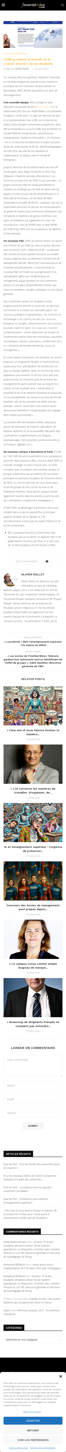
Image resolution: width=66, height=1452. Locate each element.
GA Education (43, 106)
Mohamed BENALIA (14, 1264)
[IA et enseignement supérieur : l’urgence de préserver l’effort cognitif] (33, 822)
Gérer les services (32, 1411)
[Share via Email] (47, 561)
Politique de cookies (18, 1447)
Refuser (33, 1430)
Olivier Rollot (22, 68)
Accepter (33, 1420)
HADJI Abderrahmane (15, 1242)
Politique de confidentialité (42, 1447)
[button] (60, 1376)
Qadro (7, 1310)
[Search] (62, 5)
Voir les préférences (33, 1440)
